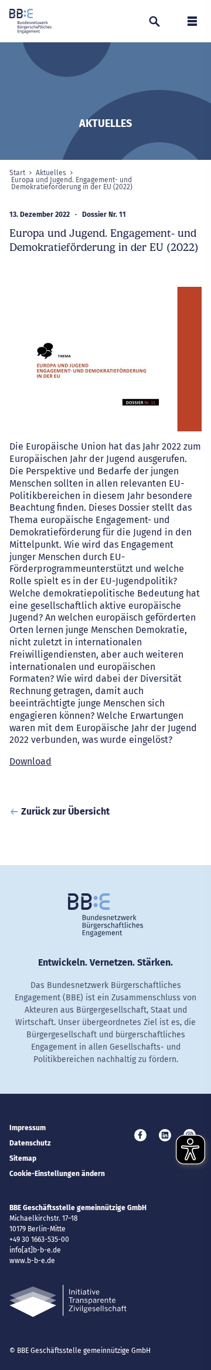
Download (30, 761)
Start (17, 172)
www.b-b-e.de (32, 1261)
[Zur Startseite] (30, 21)
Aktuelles (51, 172)
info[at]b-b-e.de (35, 1250)
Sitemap (22, 1158)
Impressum (27, 1128)
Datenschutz (30, 1143)
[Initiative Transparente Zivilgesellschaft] (68, 1301)
